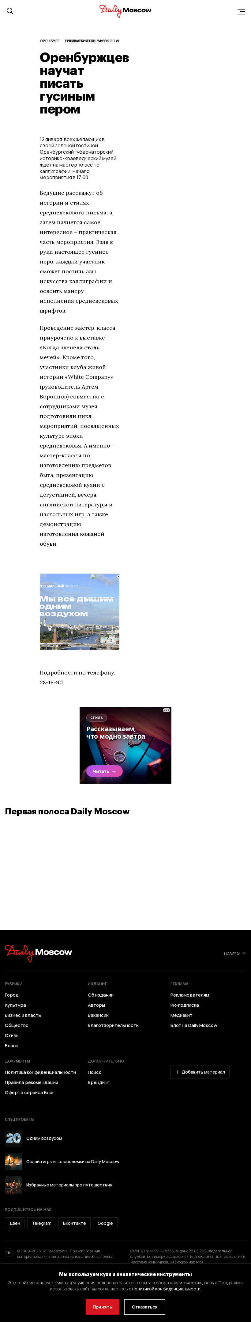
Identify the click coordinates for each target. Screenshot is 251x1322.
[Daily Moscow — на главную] (38, 953)
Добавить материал (203, 1072)
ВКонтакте (74, 1223)
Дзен (14, 1223)
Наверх (231, 953)
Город (12, 995)
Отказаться (145, 1307)
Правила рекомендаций (31, 1082)
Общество (16, 1025)
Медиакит (181, 1015)
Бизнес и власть (23, 1015)
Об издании (101, 995)
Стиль (12, 1035)
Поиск (94, 1072)
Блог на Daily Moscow (193, 1025)
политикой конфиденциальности (166, 1289)
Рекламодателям (189, 995)
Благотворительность (113, 1025)
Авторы (96, 1005)
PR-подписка (184, 1005)
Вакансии (98, 1015)
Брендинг (99, 1082)
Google (105, 1223)
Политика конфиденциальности (40, 1072)
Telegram (41, 1223)
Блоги (11, 1046)
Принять (102, 1307)
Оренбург (50, 41)
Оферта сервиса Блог (29, 1092)
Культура (15, 1005)
